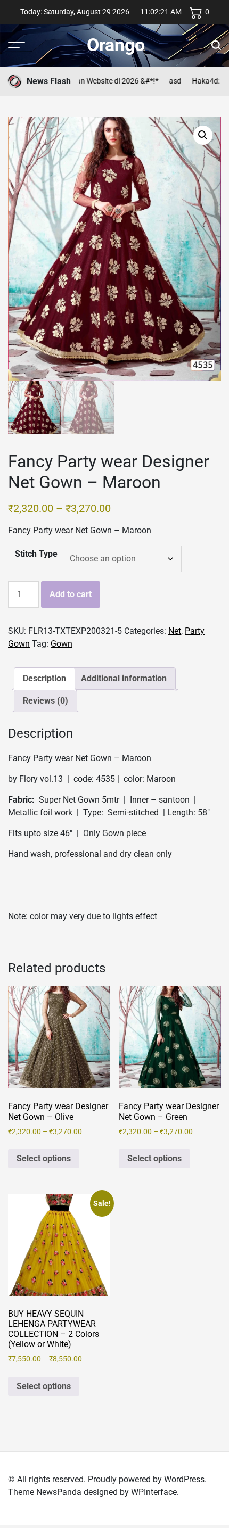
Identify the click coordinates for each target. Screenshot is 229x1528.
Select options (44, 1158)
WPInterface (154, 1492)
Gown (61, 644)
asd (163, 81)
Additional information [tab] (124, 678)
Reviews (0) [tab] (45, 701)
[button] (202, 135)
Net (174, 631)
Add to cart (71, 594)
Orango (116, 45)
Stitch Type (36, 554)
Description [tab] (44, 678)
